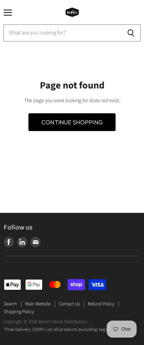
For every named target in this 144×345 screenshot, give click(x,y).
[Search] (131, 32)
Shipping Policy (19, 311)
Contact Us (69, 304)
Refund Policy (101, 304)
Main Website (38, 304)
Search (10, 304)
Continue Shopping (72, 122)
